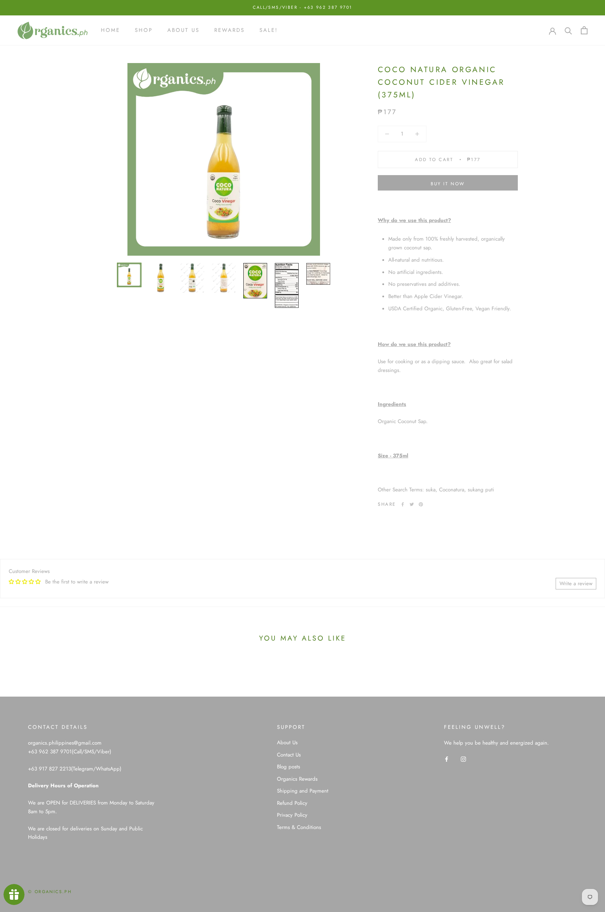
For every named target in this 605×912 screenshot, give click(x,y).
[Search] (568, 30)
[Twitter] (412, 504)
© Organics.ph (50, 892)
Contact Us (289, 755)
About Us (183, 30)
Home (110, 30)
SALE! (268, 30)
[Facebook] (403, 504)
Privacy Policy (292, 815)
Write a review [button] (575, 583)
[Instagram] (463, 758)
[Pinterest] (421, 504)
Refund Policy (292, 803)
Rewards (229, 30)
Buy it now (448, 183)
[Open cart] (584, 30)
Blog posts (288, 767)
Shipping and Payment (302, 791)
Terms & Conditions (299, 827)
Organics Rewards (297, 779)
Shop (144, 30)
